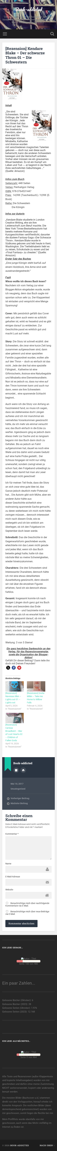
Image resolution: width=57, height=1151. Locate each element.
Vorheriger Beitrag (20, 798)
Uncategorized (18, 789)
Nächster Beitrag (19, 803)
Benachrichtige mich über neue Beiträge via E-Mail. (27, 912)
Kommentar (12, 834)
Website (9, 889)
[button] (8, 668)
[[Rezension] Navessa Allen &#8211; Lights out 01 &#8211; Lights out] (14, 686)
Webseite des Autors (23, 770)
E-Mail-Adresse (12, 876)
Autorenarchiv (16, 770)
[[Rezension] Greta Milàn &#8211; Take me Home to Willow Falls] (36, 686)
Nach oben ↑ (47, 1145)
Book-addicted (28, 9)
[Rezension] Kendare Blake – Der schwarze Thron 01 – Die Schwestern (25, 55)
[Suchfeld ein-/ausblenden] (52, 34)
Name (8, 864)
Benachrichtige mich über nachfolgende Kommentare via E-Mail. (27, 904)
